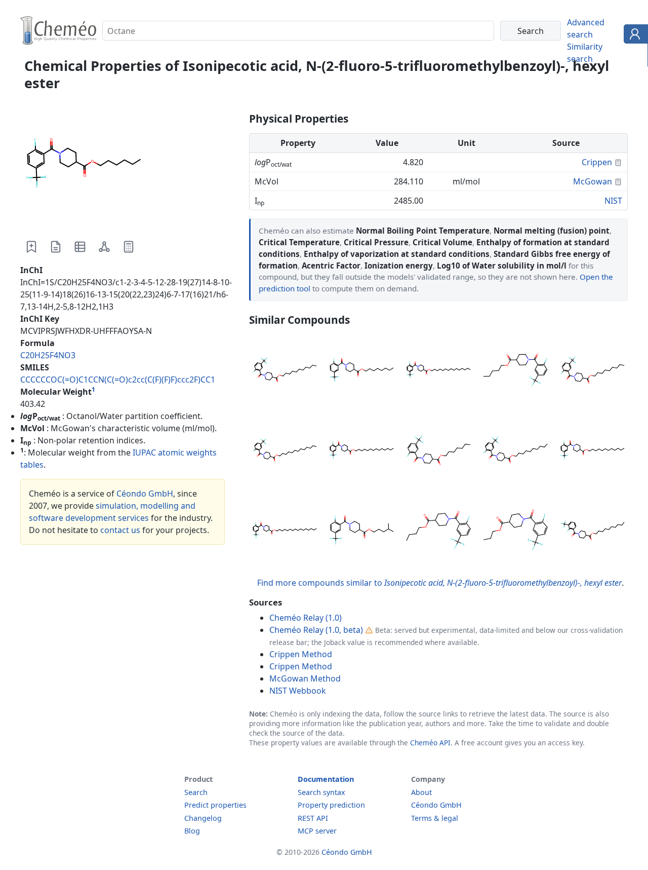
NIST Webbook (297, 690)
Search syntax (321, 792)
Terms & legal (434, 818)
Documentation (326, 779)
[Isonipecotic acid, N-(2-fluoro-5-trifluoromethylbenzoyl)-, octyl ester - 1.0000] (361, 371)
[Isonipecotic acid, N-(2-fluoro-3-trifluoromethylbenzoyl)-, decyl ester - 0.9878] (592, 532)
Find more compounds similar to (439, 582)
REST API (313, 818)
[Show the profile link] (633, 35)
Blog (192, 831)
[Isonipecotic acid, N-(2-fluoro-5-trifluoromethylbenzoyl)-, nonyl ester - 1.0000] (592, 371)
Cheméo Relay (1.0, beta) (316, 629)
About (421, 792)
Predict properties (215, 805)
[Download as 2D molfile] (104, 247)
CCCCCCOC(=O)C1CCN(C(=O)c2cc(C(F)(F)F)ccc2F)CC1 (117, 379)
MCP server (317, 831)
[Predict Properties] (128, 247)
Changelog (203, 818)
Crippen (597, 162)
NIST (613, 200)
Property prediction (331, 805)
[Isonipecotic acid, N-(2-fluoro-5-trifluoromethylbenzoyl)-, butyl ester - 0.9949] (438, 532)
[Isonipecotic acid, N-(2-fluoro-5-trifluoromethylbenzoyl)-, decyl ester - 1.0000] (515, 451)
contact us (120, 530)
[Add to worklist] (31, 247)
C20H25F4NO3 (47, 355)
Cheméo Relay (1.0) (305, 617)
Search (196, 792)
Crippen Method (300, 654)
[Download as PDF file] (56, 247)
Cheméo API (430, 742)
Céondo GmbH (144, 493)
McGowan (592, 181)
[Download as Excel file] (80, 247)
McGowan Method (305, 678)
